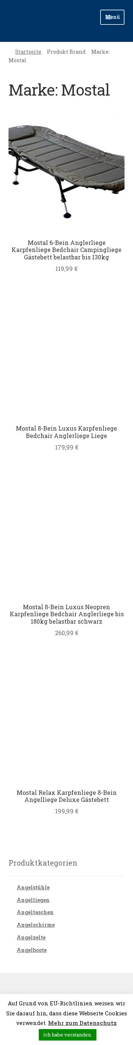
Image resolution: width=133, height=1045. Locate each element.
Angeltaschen (35, 912)
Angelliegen (33, 899)
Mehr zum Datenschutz (82, 1022)
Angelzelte (31, 937)
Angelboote (32, 949)
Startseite (28, 51)
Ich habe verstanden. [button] (67, 1034)
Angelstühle (33, 887)
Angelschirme (36, 924)
